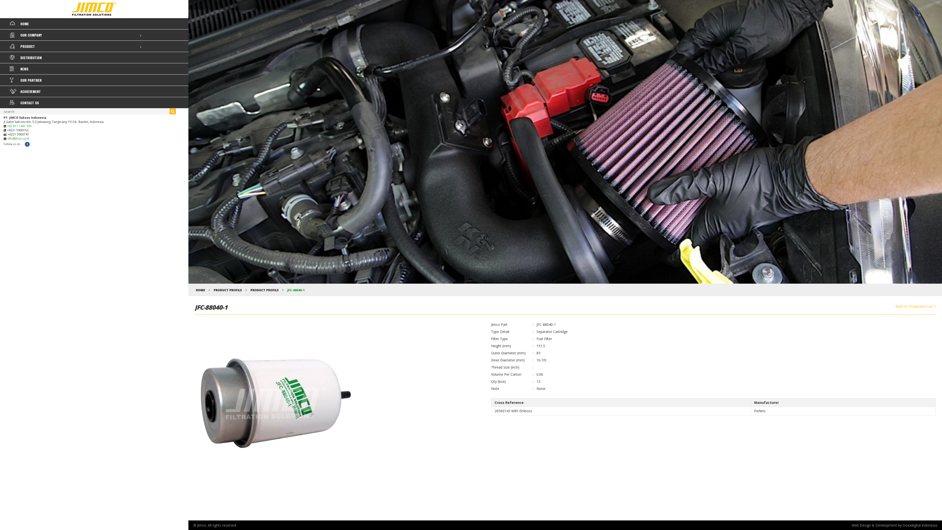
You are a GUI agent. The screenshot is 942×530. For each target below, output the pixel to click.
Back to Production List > (915, 306)
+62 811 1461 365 (19, 126)
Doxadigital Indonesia (920, 525)
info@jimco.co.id (18, 138)
